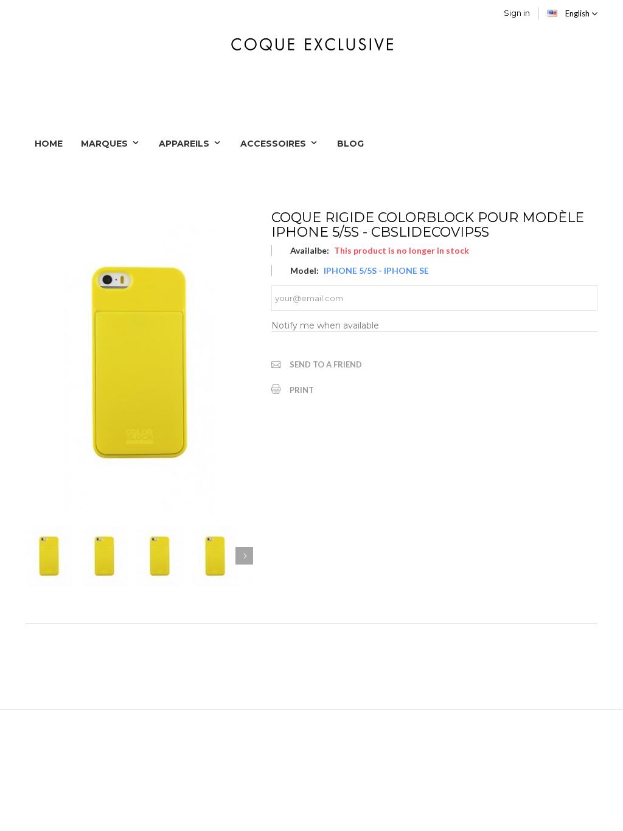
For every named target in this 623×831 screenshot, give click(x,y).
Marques (105, 143)
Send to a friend (326, 364)
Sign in (517, 13)
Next (244, 556)
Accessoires (274, 143)
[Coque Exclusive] (311, 42)
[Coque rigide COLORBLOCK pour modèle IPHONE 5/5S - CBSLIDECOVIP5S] (49, 556)
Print (302, 390)
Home (49, 143)
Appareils (185, 143)
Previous (34, 556)
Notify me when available (325, 325)
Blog (350, 143)
